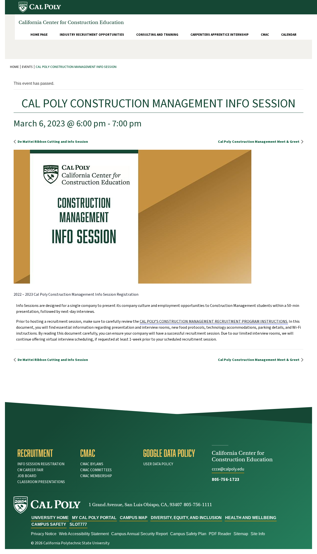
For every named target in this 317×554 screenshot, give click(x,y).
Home (14, 67)
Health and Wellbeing (250, 518)
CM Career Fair (30, 470)
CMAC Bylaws (91, 464)
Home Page (39, 34)
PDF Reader (220, 534)
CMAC (265, 34)
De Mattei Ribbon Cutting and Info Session (52, 141)
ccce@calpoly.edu (228, 469)
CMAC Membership (96, 476)
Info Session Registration (40, 464)
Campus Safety (48, 524)
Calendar (288, 34)
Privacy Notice (43, 534)
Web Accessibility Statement (84, 534)
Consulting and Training (157, 34)
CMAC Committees (96, 470)
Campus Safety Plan (188, 534)
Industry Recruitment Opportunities (92, 34)
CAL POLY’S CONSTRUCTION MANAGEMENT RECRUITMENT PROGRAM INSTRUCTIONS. (214, 321)
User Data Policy (158, 464)
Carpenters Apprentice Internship (219, 34)
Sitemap (241, 534)
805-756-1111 (198, 504)
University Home (50, 518)
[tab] (45, 453)
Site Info (258, 534)
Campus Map (133, 518)
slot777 (78, 524)
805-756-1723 (225, 479)
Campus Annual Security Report (139, 534)
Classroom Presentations (41, 482)
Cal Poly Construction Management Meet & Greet (259, 141)
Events (27, 67)
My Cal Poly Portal (94, 518)
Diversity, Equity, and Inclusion (186, 518)
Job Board (26, 476)
